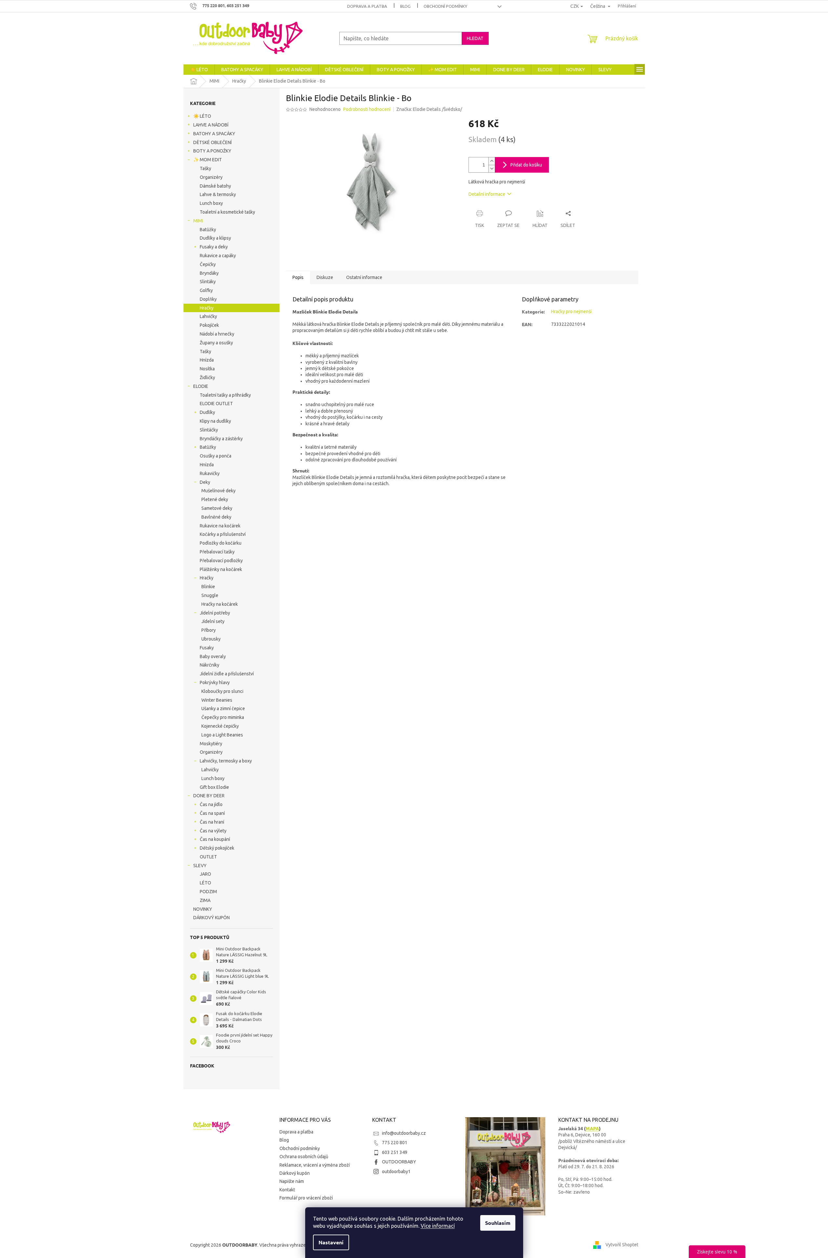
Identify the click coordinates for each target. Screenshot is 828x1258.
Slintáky (208, 281)
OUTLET (208, 856)
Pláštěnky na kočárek (221, 569)
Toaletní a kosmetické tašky (227, 212)
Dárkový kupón (294, 1173)
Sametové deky (216, 508)
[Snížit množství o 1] (491, 168)
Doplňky (208, 299)
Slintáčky (209, 429)
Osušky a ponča (215, 455)
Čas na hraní (212, 822)
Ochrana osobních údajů (303, 1156)
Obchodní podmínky (445, 6)
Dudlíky (207, 412)
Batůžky (208, 229)
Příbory (208, 630)
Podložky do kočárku (220, 543)
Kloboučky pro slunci (222, 691)
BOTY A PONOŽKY (212, 150)
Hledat (475, 38)
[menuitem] (198, 69)
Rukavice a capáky (218, 255)
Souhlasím (497, 1222)
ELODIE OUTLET (216, 403)
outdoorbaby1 (396, 1171)
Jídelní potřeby (215, 613)
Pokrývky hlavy (215, 682)
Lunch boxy (211, 203)
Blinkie (208, 586)
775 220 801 (394, 1142)
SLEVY (200, 865)
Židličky (207, 377)
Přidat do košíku (526, 164)
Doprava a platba (367, 6)
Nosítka (207, 368)
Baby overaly (213, 656)
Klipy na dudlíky (215, 421)
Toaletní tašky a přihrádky (225, 395)
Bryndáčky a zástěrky (221, 438)
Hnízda (207, 360)
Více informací (438, 1226)
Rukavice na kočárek (220, 525)
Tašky (205, 168)
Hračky (206, 308)
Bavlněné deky (216, 517)
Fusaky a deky (214, 246)
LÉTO (205, 882)
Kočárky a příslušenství (223, 534)
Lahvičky (208, 316)
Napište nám (291, 1181)
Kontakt (287, 1189)
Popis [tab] (298, 277)
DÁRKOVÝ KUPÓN (211, 917)
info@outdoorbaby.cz (404, 1133)
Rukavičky (210, 473)
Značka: (429, 109)
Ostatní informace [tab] (364, 277)
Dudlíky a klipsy (215, 238)
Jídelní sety (212, 621)
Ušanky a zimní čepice (223, 708)
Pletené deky (214, 499)
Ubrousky (211, 639)
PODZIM (208, 891)
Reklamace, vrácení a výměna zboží (314, 1165)
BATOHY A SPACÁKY (214, 133)
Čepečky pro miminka (222, 717)
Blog (405, 6)
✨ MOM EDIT (207, 159)
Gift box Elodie (214, 787)
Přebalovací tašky (217, 551)
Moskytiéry (211, 743)
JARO (205, 874)
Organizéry (211, 177)
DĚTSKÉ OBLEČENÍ (212, 142)
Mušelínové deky (218, 490)
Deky (205, 482)
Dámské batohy (215, 186)
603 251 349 (394, 1152)
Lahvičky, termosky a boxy (226, 760)
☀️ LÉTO (202, 116)
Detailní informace (486, 194)
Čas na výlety (213, 830)
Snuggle (209, 595)
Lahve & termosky (218, 194)
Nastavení (331, 1242)
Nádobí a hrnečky (217, 334)
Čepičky (208, 264)
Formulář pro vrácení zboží (306, 1197)
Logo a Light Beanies (222, 734)
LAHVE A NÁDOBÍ (210, 124)
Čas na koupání (215, 839)
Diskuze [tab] (325, 277)
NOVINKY (202, 909)
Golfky (206, 290)
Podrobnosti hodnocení (366, 109)
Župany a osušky (216, 342)
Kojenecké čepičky (220, 726)
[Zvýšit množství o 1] (491, 161)
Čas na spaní (212, 813)
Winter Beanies (216, 700)
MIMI (198, 220)
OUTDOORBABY (399, 1161)
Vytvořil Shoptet (621, 1244)
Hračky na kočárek (219, 604)
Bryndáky (209, 273)
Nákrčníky (209, 665)
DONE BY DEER (208, 795)
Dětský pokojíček (217, 848)
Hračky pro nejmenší (571, 311)
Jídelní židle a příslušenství (227, 673)
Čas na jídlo (211, 804)
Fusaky (207, 647)
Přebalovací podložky (221, 560)
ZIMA (205, 900)
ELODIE (200, 386)
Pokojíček (209, 325)
